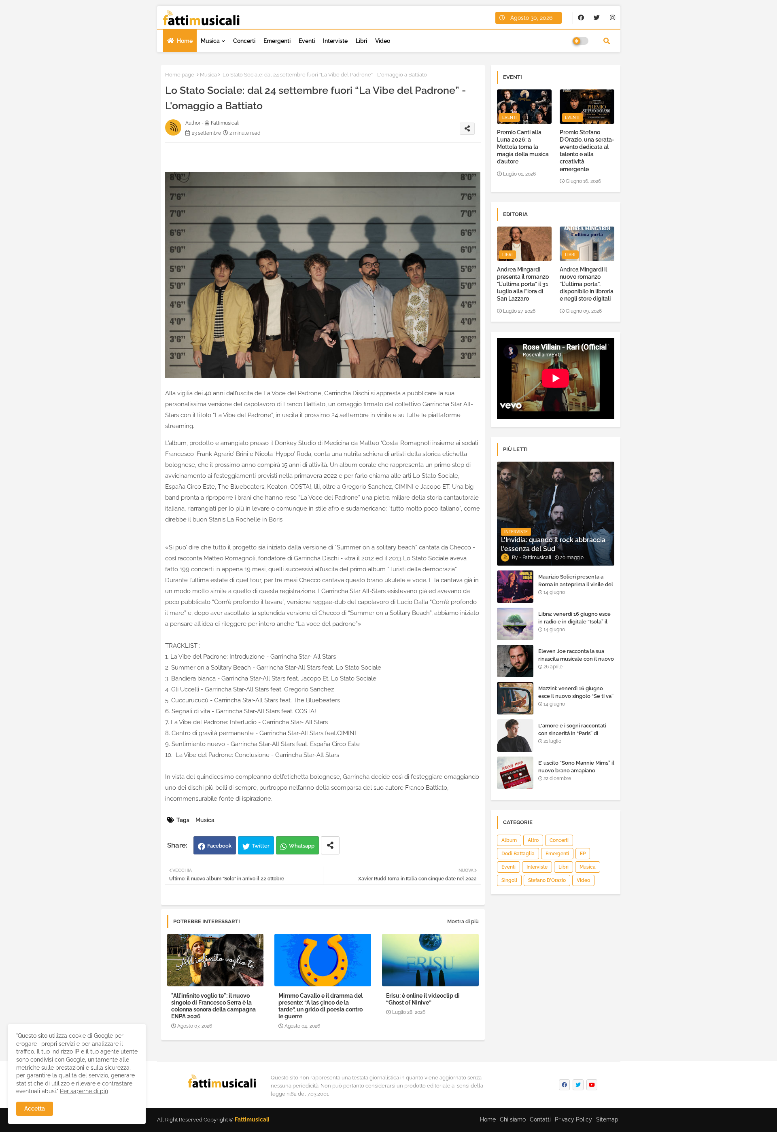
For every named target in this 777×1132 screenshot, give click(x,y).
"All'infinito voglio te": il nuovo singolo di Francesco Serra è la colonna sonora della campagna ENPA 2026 (213, 1006)
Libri (361, 41)
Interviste (335, 41)
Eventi (307, 41)
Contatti (540, 1119)
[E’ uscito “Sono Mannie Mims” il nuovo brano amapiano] (515, 773)
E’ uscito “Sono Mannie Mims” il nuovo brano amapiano (576, 766)
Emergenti (277, 41)
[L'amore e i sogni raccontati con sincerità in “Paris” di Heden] (515, 735)
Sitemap (607, 1119)
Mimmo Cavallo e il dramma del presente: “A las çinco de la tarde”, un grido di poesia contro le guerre (320, 1006)
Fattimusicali (252, 1119)
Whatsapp (301, 846)
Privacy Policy (573, 1119)
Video (382, 41)
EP (583, 853)
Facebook (219, 846)
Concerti (244, 41)
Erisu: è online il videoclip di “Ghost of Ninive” (423, 999)
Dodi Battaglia (518, 853)
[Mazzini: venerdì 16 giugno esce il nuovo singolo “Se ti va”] (515, 698)
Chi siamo (513, 1119)
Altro (533, 840)
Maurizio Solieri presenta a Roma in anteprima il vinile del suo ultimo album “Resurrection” (575, 588)
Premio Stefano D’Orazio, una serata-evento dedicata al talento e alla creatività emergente (587, 150)
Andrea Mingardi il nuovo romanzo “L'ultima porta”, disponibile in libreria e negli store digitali (587, 284)
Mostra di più (463, 921)
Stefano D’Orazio (547, 880)
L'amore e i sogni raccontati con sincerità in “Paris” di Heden (572, 733)
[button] (607, 41)
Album (509, 840)
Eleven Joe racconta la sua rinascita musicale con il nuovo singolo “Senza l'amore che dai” (576, 662)
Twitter (261, 846)
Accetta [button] (34, 1108)
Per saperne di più (84, 1091)
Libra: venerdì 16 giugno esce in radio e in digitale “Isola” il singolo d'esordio (574, 621)
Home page (179, 75)
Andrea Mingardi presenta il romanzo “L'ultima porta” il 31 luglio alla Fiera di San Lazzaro (523, 284)
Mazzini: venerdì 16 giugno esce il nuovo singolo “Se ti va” (576, 692)
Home (185, 41)
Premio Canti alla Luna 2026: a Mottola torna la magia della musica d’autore (523, 147)
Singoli (509, 880)
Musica (210, 41)
